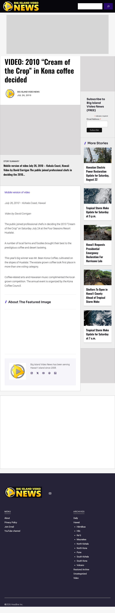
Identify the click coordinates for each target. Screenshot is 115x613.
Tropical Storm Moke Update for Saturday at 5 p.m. (97, 212)
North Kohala (83, 544)
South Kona (82, 561)
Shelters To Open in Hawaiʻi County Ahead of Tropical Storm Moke (97, 295)
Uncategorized (80, 573)
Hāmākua (81, 527)
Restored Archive (81, 569)
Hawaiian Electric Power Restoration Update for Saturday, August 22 (97, 173)
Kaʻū (79, 535)
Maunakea (81, 539)
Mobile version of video (17, 192)
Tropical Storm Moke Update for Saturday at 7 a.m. (97, 334)
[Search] (108, 6)
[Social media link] (31, 373)
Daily (75, 518)
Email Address (94, 119)
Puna (79, 552)
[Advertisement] (57, 34)
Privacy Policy (10, 522)
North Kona (82, 548)
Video (76, 578)
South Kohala (83, 556)
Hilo (78, 531)
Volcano (80, 565)
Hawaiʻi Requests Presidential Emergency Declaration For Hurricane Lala (95, 252)
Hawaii (76, 522)
